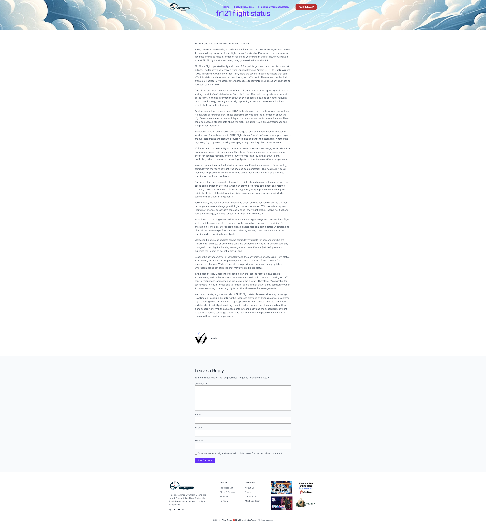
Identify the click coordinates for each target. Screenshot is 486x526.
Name (199, 414)
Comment (201, 383)
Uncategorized (253, 22)
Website (199, 440)
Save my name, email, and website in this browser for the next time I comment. (240, 453)
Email (198, 427)
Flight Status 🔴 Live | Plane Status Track (239, 520)
